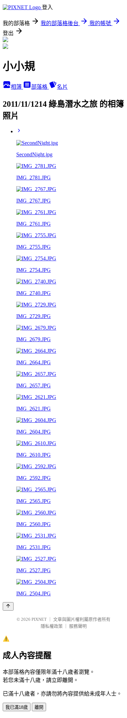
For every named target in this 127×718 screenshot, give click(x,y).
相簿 (17, 87)
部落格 (40, 87)
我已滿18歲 (16, 707)
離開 (39, 707)
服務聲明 (78, 626)
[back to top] (8, 606)
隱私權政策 (52, 626)
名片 (62, 87)
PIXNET (39, 619)
